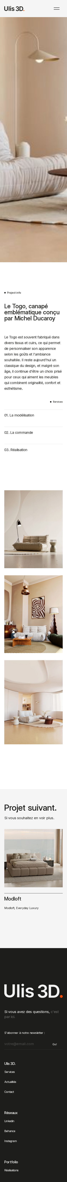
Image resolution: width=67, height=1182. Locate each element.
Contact (9, 1092)
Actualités (10, 1082)
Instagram (10, 1141)
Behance (9, 1131)
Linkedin (9, 1121)
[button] (57, 8)
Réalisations (11, 1170)
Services (9, 1072)
